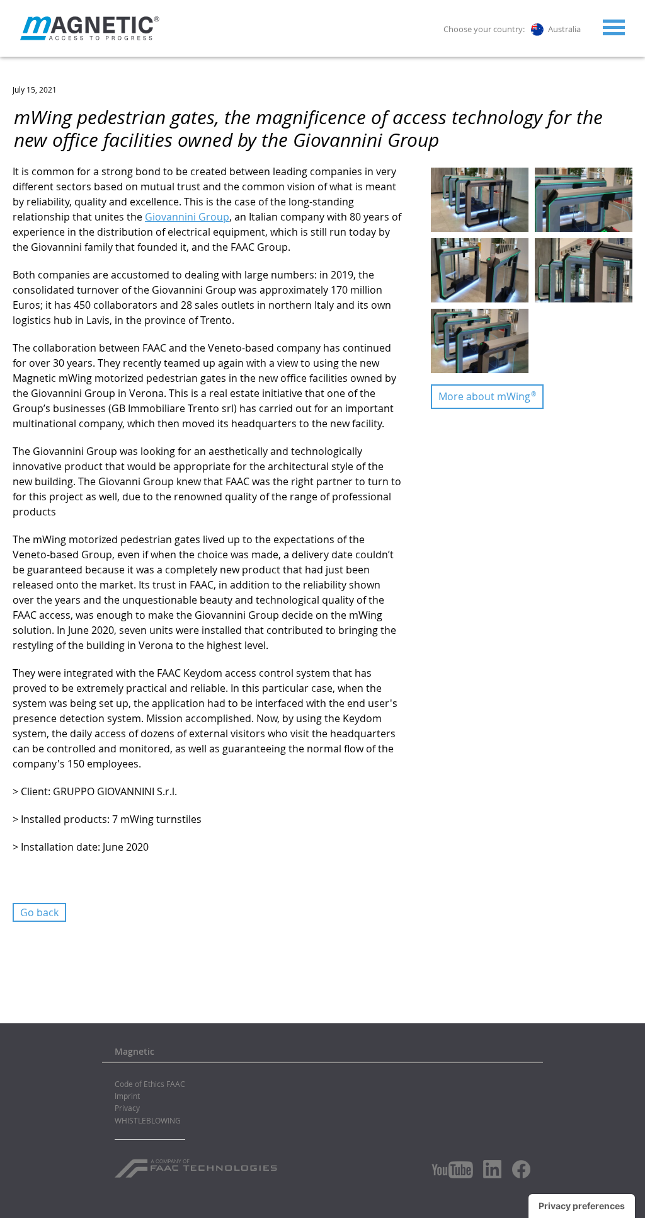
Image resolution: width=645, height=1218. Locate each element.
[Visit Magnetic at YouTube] (452, 1169)
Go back (39, 912)
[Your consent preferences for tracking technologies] (581, 1206)
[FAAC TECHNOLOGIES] (197, 1164)
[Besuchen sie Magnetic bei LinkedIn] (492, 1168)
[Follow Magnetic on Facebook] (521, 1169)
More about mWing (487, 396)
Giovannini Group (187, 217)
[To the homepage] (89, 28)
